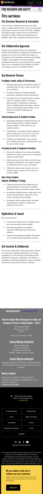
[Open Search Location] (40, 3)
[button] (32, 3)
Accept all (13, 487)
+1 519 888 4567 (23, 400)
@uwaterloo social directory (21, 445)
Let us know (25, 379)
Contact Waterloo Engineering (21, 341)
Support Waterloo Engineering (21, 358)
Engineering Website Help (10, 384)
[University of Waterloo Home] (7, 3)
